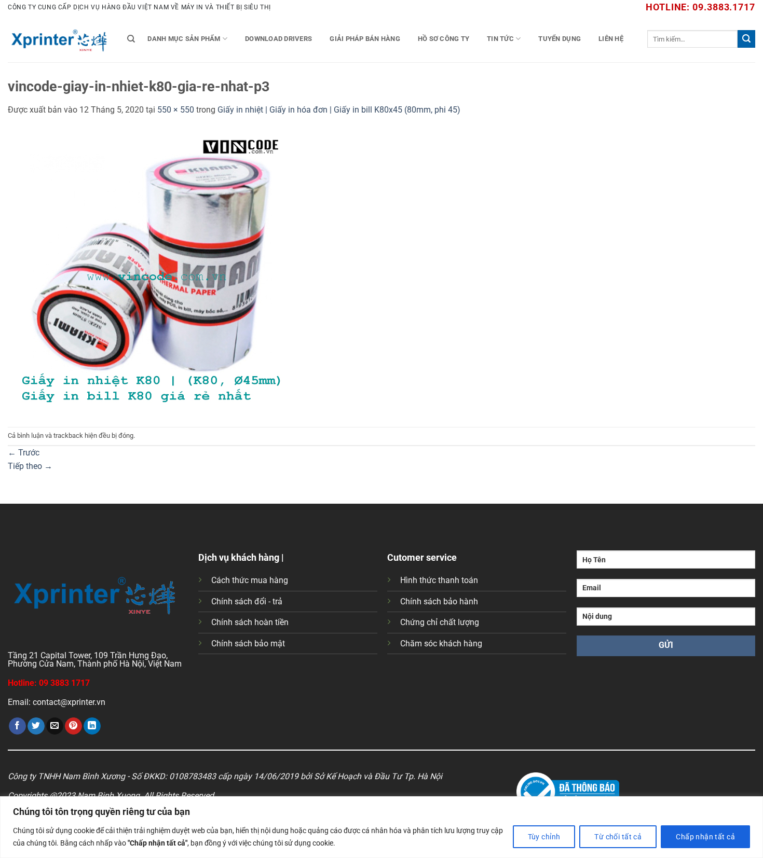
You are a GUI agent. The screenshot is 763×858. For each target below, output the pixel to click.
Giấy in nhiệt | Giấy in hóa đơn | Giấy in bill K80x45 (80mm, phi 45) (338, 110)
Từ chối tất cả (618, 837)
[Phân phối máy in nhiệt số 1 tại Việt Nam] (60, 39)
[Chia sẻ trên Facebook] (17, 726)
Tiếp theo (30, 466)
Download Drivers (278, 39)
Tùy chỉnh (544, 837)
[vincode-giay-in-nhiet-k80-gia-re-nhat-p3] (150, 271)
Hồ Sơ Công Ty (443, 39)
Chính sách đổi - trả (246, 601)
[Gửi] (746, 39)
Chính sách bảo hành (439, 601)
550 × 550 (175, 110)
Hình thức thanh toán (439, 580)
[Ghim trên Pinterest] (73, 726)
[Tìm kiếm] (131, 39)
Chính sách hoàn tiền (250, 622)
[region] (381, 827)
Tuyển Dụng (559, 39)
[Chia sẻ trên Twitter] (36, 726)
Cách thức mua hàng (249, 580)
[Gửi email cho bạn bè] (54, 726)
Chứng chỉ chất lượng (439, 622)
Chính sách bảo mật (248, 643)
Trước (23, 453)
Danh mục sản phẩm (183, 39)
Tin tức (500, 39)
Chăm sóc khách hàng (441, 643)
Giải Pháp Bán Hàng (365, 39)
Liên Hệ (610, 39)
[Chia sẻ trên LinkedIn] (92, 726)
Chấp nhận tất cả (705, 837)
